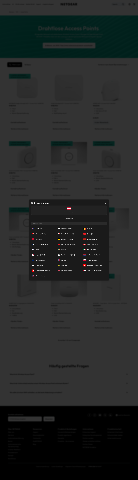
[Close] (105, 203)
